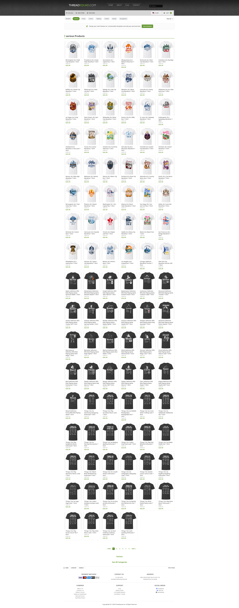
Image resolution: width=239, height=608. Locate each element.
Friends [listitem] (107, 19)
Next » (134, 549)
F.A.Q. (127, 5)
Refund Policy (80, 596)
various (81, 568)
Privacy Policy (80, 592)
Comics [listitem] (91, 19)
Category (73, 568)
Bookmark (160, 592)
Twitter (160, 590)
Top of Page (171, 568)
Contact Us (80, 590)
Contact (136, 5)
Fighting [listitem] (98, 19)
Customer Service (119, 592)
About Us (80, 588)
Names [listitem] (114, 19)
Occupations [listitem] (123, 19)
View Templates (147, 26)
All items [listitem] (68, 19)
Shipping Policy (80, 598)
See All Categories (119, 562)
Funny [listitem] (83, 19)
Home (110, 5)
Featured (92, 13)
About (119, 5)
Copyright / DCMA (119, 594)
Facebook (160, 588)
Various (119, 556)
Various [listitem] (76, 19)
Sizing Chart (120, 590)
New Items (81, 13)
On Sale (70, 13)
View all (169, 19)
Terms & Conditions (80, 594)
